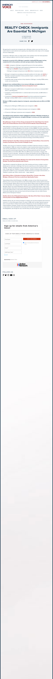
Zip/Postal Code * (9, 251)
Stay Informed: (23, 7)
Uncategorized (28, 23)
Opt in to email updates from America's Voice (31, 243)
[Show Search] (27, 15)
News (41, 10)
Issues (27, 10)
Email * (6, 247)
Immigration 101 (34, 10)
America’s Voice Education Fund (26, 12)
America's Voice (41, 2)
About (12, 10)
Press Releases (19, 10)
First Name (7, 238)
